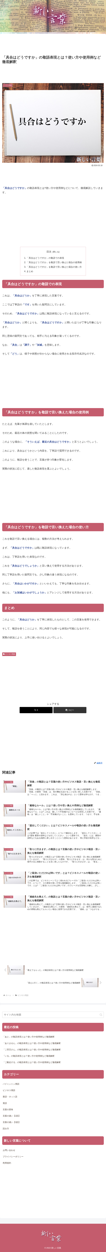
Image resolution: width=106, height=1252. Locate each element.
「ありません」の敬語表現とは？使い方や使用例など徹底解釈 (32, 1043)
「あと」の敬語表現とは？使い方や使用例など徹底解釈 (29, 1037)
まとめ (29, 271)
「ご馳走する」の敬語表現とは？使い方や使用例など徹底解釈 (32, 1062)
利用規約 (7, 1163)
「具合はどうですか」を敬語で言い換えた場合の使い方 (54, 267)
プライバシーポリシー (13, 1157)
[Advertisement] (53, 44)
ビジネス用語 (10, 654)
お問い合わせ (9, 1150)
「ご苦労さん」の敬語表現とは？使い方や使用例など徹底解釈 (32, 1050)
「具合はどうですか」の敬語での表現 (45, 258)
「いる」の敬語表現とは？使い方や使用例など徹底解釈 (29, 1056)
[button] (69, 710)
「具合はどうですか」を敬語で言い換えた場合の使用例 (54, 262)
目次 (49, 251)
